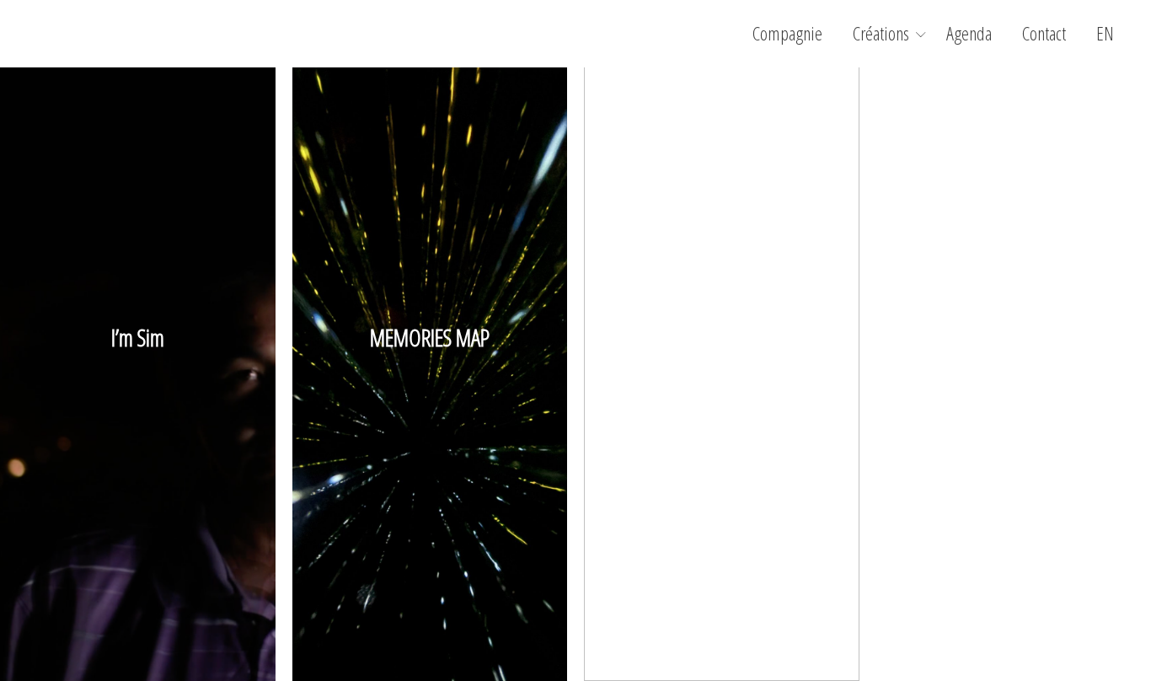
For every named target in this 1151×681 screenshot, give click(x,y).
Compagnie (787, 33)
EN (1105, 33)
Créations (881, 33)
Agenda (969, 33)
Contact (1044, 33)
